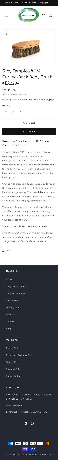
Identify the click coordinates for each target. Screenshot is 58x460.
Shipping (5, 94)
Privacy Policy (13, 348)
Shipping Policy (13, 369)
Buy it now (29, 131)
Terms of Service (14, 362)
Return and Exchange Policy (20, 355)
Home (9, 279)
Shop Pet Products (15, 293)
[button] (6, 15)
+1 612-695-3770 (14, 405)
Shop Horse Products (16, 286)
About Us (10, 314)
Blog (8, 328)
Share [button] (8, 250)
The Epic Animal (18, 454)
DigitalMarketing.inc (43, 454)
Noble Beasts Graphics (20, 398)
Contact (10, 321)
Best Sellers (12, 300)
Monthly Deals (13, 307)
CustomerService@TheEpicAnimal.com (26, 411)
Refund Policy (13, 376)
